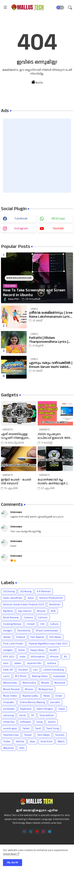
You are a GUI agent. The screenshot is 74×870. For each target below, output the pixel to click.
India (22, 657)
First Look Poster (13, 644)
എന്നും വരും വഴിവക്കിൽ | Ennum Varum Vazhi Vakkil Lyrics (50, 365)
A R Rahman (44, 591)
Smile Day (9, 722)
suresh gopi (10, 728)
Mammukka (29, 683)
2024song (25, 591)
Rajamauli (25, 709)
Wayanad (8, 748)
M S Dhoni (21, 676)
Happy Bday (37, 650)
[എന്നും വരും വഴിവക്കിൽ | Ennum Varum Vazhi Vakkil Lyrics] (14, 367)
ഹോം (39, 82)
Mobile (45, 683)
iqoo (5, 663)
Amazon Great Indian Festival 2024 (23, 604)
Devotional (24, 631)
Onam (58, 696)
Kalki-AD (8, 670)
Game (21, 650)
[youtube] (37, 831)
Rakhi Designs (45, 709)
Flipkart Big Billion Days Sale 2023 (48, 644)
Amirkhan (54, 604)
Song (39, 722)
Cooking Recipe (12, 624)
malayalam (59, 676)
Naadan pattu (30, 696)
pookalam (9, 709)
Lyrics (6, 676)
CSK (42, 624)
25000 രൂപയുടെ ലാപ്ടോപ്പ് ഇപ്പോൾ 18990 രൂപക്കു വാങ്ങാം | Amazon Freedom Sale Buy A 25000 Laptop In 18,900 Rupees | (55, 436)
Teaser (28, 735)
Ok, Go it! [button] (12, 862)
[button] (60, 7)
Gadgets (8, 650)
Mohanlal (59, 683)
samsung (8, 715)
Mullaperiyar (45, 689)
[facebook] (24, 831)
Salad (61, 709)
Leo (35, 670)
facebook (21, 218)
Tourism (59, 735)
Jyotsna (51, 663)
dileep (7, 637)
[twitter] (30, 831)
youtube (58, 228)
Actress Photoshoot (51, 598)
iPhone (54, 657)
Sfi (32, 715)
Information (38, 657)
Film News (55, 637)
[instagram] (43, 831)
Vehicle (20, 741)
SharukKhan (46, 715)
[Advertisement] (37, 156)
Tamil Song (52, 728)
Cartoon (43, 618)
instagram (21, 228)
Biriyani (41, 611)
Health (53, 650)
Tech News (43, 735)
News (47, 696)
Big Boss (8, 611)
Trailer (6, 741)
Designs (7, 631)
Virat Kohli (46, 741)
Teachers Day (11, 735)
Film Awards (37, 637)
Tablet (26, 728)
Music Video (10, 696)
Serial (22, 715)
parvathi (55, 702)
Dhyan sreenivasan (47, 631)
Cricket (31, 624)
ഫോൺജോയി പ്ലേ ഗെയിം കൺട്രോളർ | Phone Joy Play (52, 482)
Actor (31, 598)
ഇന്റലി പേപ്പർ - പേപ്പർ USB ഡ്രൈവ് (16, 482)
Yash (21, 748)
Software (25, 722)
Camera (28, 618)
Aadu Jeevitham (12, 598)
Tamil (38, 728)
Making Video (40, 676)
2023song (9, 591)
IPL (65, 657)
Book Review (11, 618)
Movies (29, 689)
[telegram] (49, 831)
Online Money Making (32, 702)
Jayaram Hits (34, 663)
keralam (23, 670)
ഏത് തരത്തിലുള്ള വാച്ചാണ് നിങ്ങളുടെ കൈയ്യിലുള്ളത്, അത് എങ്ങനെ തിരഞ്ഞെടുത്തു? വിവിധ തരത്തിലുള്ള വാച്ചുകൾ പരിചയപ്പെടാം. (18, 436)
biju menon (25, 611)
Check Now (9, 854)
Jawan (17, 663)
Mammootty (10, 683)
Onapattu (8, 702)
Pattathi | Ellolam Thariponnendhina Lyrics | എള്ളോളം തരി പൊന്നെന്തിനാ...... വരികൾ (50, 340)
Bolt (53, 611)
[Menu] (5, 7)
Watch (61, 741)
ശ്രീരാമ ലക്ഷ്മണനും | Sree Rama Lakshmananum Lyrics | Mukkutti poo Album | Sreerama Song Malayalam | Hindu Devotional (51, 315)
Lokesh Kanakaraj (53, 670)
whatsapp (58, 218)
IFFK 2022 (8, 657)
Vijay (32, 741)
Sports (52, 722)
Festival (20, 637)
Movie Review (11, 689)
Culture (54, 624)
